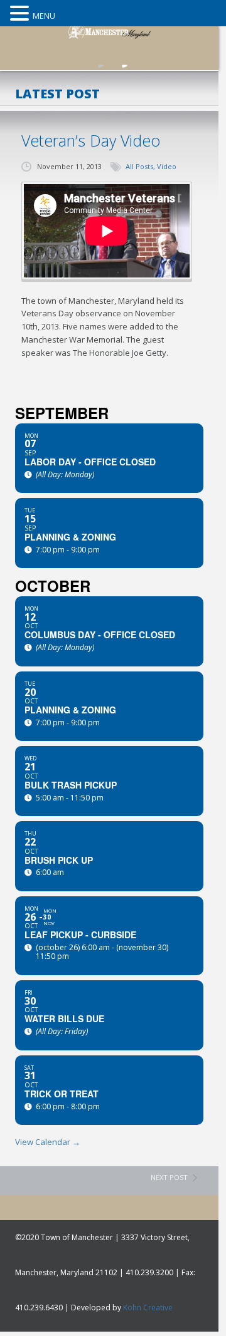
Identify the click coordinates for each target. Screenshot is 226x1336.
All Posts (139, 166)
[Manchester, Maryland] (115, 29)
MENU (44, 15)
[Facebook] (98, 57)
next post (169, 1177)
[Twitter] (121, 57)
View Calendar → (47, 1141)
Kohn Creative (148, 1307)
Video (166, 166)
